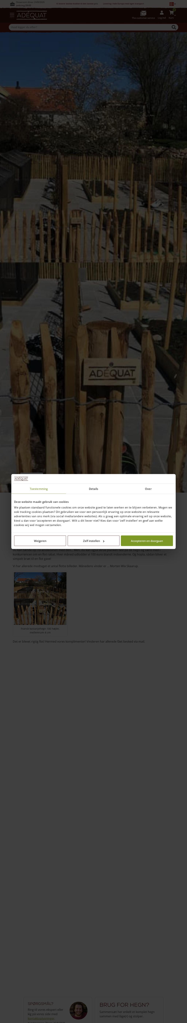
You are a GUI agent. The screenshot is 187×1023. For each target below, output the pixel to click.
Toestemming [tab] (39, 488)
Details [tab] (93, 488)
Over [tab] (148, 488)
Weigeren (40, 541)
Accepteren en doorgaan (147, 541)
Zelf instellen (91, 541)
